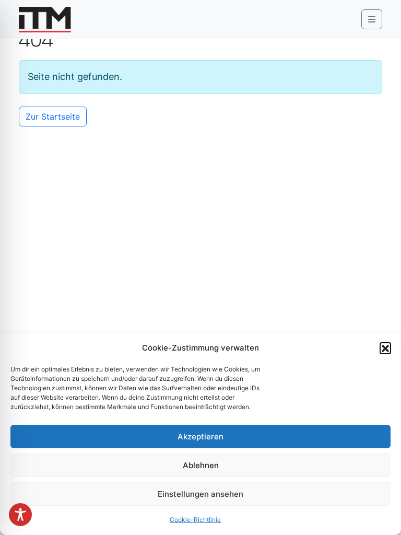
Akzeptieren (200, 436)
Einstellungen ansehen (200, 494)
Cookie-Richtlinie (195, 520)
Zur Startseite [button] (53, 116)
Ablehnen (201, 465)
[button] (385, 348)
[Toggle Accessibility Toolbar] (20, 514)
